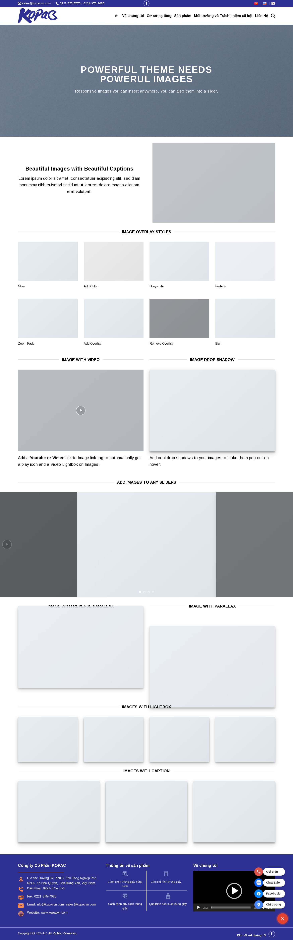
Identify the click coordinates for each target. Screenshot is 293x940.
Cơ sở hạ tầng (159, 16)
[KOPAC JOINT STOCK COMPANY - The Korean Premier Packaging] (38, 15)
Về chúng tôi (133, 16)
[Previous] (11, 544)
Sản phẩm (182, 16)
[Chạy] (199, 907)
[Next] (282, 544)
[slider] (231, 907)
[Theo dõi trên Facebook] (146, 3)
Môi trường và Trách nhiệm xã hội (223, 16)
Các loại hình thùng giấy (166, 881)
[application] (234, 891)
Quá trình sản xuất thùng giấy (168, 903)
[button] (234, 891)
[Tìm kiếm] (273, 15)
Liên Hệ (261, 16)
